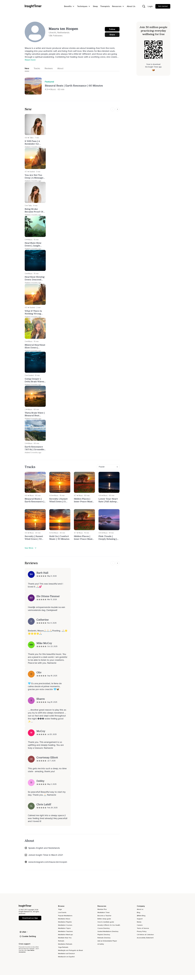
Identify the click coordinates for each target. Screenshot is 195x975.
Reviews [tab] (49, 68)
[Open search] (144, 6)
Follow (112, 29)
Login (150, 6)
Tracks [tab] (37, 68)
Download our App (30, 918)
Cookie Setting (29, 936)
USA (24, 932)
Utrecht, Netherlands (59, 32)
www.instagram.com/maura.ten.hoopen (47, 862)
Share (112, 34)
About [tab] (60, 68)
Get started (163, 6)
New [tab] (27, 68)
